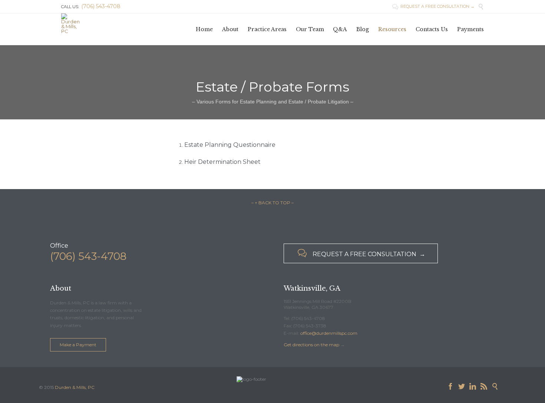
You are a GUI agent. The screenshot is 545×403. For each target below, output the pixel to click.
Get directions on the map (311, 344)
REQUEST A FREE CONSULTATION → (433, 6)
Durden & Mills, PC (75, 387)
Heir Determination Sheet (222, 161)
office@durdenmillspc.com (328, 333)
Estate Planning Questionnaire (229, 144)
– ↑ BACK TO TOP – (272, 202)
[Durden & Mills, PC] (70, 23)
